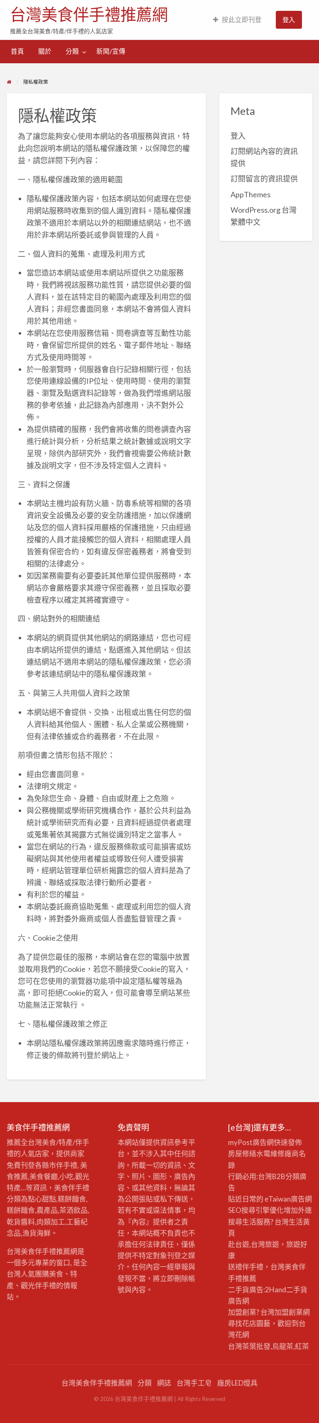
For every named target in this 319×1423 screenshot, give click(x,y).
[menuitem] (237, 20)
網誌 (164, 1382)
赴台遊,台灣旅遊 (253, 1244)
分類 (72, 51)
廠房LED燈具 (237, 1382)
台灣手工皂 (194, 1382)
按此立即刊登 (242, 19)
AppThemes (250, 194)
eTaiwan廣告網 (288, 1199)
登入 (288, 19)
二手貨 (296, 1289)
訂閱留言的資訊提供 (264, 178)
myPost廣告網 (251, 1142)
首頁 (17, 51)
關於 (45, 51)
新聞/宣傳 (110, 51)
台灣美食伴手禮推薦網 (89, 15)
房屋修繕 (242, 1153)
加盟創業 (289, 1312)
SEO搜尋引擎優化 (256, 1210)
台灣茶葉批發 (249, 1346)
